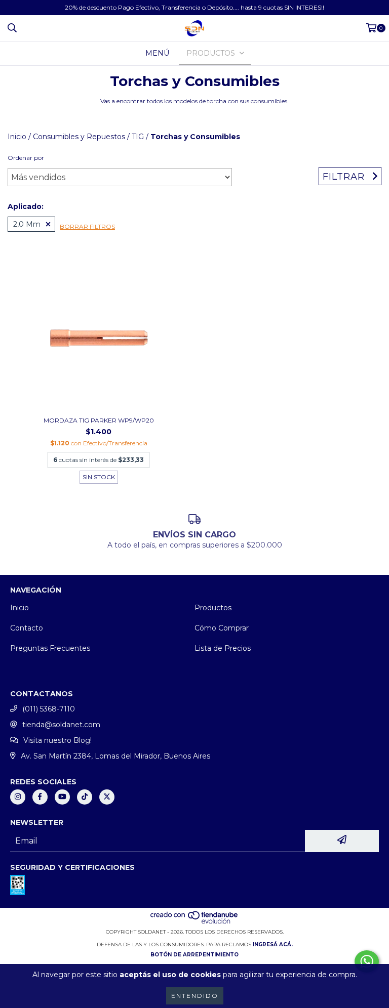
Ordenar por (26, 157)
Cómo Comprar (221, 628)
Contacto (26, 628)
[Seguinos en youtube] (62, 797)
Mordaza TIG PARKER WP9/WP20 (99, 420)
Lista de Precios (222, 648)
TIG (138, 136)
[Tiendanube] (194, 921)
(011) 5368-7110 (48, 708)
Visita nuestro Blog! (57, 740)
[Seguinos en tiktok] (84, 797)
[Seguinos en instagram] (17, 797)
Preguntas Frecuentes (50, 648)
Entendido (194, 995)
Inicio (17, 136)
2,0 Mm (27, 224)
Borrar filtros (87, 226)
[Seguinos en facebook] (40, 797)
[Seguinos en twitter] (106, 797)
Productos (212, 607)
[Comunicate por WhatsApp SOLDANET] (367, 961)
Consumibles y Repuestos (79, 136)
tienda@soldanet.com (61, 724)
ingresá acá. (273, 944)
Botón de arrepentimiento (194, 954)
